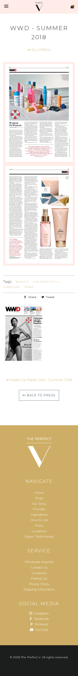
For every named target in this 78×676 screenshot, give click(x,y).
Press (39, 525)
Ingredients (39, 515)
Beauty (22, 281)
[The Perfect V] (39, 453)
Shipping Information (39, 589)
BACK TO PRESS (41, 395)
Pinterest (41, 624)
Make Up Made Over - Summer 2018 (41, 380)
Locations (39, 531)
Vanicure (12, 287)
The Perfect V (46, 281)
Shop (39, 498)
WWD (29, 287)
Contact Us (39, 567)
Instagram (41, 613)
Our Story (39, 504)
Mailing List (39, 578)
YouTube (41, 630)
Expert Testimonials (39, 536)
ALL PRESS (41, 50)
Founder (39, 509)
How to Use (39, 520)
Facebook (41, 619)
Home (39, 493)
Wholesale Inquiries (39, 562)
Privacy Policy (39, 584)
